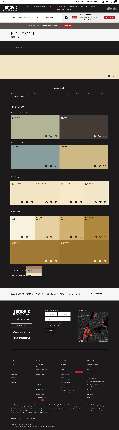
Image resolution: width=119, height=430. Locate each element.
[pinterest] (25, 319)
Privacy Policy (48, 325)
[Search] (111, 1)
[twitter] (21, 319)
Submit (50, 330)
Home (12, 47)
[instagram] (18, 319)
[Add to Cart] (109, 76)
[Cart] (114, 1)
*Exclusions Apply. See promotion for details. (24, 418)
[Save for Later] (114, 76)
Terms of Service (58, 325)
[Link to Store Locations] (93, 327)
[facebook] (15, 319)
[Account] (103, 1)
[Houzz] (28, 319)
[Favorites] (107, 1)
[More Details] (46, 136)
